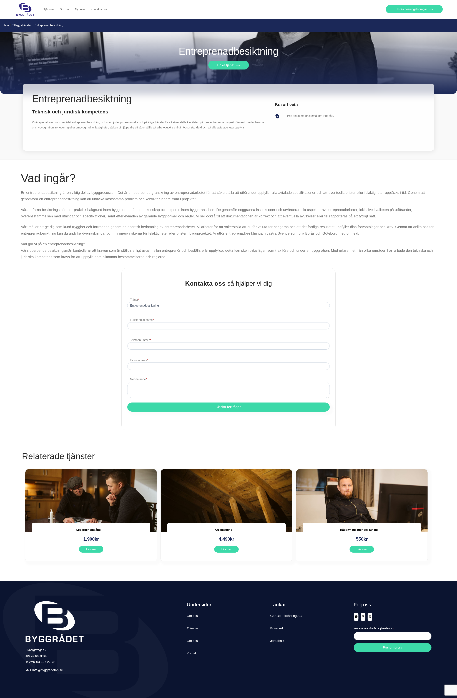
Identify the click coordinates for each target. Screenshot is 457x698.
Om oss (64, 9)
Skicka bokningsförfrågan (411, 9)
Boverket (276, 628)
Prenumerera (392, 647)
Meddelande (138, 379)
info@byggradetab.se (47, 670)
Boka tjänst (225, 65)
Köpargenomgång (88, 529)
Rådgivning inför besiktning (359, 529)
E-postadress (139, 360)
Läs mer (91, 549)
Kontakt (192, 653)
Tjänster (49, 9)
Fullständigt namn (142, 319)
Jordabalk (277, 641)
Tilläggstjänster (21, 25)
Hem (6, 25)
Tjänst (134, 299)
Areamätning (223, 529)
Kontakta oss (99, 9)
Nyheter (80, 9)
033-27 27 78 (45, 662)
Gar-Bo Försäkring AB (286, 616)
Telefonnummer (140, 340)
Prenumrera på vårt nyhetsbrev (374, 628)
